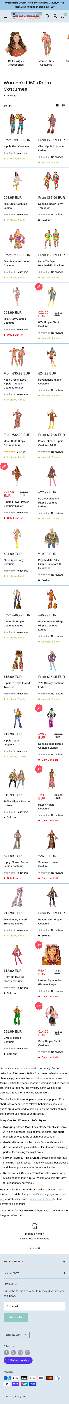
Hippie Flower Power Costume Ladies (16, 503)
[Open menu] (5, 16)
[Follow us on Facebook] (6, 1352)
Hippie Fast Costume (16, 146)
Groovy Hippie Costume (12, 1039)
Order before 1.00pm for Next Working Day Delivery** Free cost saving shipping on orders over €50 (34, 4)
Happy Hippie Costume (46, 806)
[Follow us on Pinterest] (27, 1352)
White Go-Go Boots (41, 1199)
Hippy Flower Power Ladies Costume (16, 864)
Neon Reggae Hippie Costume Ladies (50, 745)
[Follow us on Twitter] (13, 1352)
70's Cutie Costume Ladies (15, 205)
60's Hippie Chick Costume (48, 324)
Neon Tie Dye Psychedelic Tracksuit (51, 263)
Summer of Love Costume (48, 864)
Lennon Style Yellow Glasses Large (50, 982)
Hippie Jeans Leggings (12, 742)
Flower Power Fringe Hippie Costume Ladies (50, 625)
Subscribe (15, 1317)
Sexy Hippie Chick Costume (49, 1043)
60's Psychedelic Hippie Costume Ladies (48, 502)
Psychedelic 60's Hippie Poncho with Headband (49, 564)
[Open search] (48, 16)
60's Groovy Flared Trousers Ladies (15, 921)
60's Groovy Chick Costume (15, 320)
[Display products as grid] (57, 105)
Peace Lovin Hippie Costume (50, 921)
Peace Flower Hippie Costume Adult (50, 443)
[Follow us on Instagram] (20, 1352)
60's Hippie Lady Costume (14, 562)
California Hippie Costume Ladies (14, 623)
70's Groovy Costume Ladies (51, 685)
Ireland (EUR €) (13, 1335)
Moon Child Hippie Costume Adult (15, 443)
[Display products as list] (63, 105)
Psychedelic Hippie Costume (50, 381)
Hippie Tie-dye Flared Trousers (17, 685)
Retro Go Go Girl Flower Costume (14, 979)
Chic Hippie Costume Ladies (51, 148)
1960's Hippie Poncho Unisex (17, 803)
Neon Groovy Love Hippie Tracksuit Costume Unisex (15, 383)
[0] (62, 16)
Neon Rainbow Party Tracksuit (50, 205)
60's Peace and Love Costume (16, 263)
